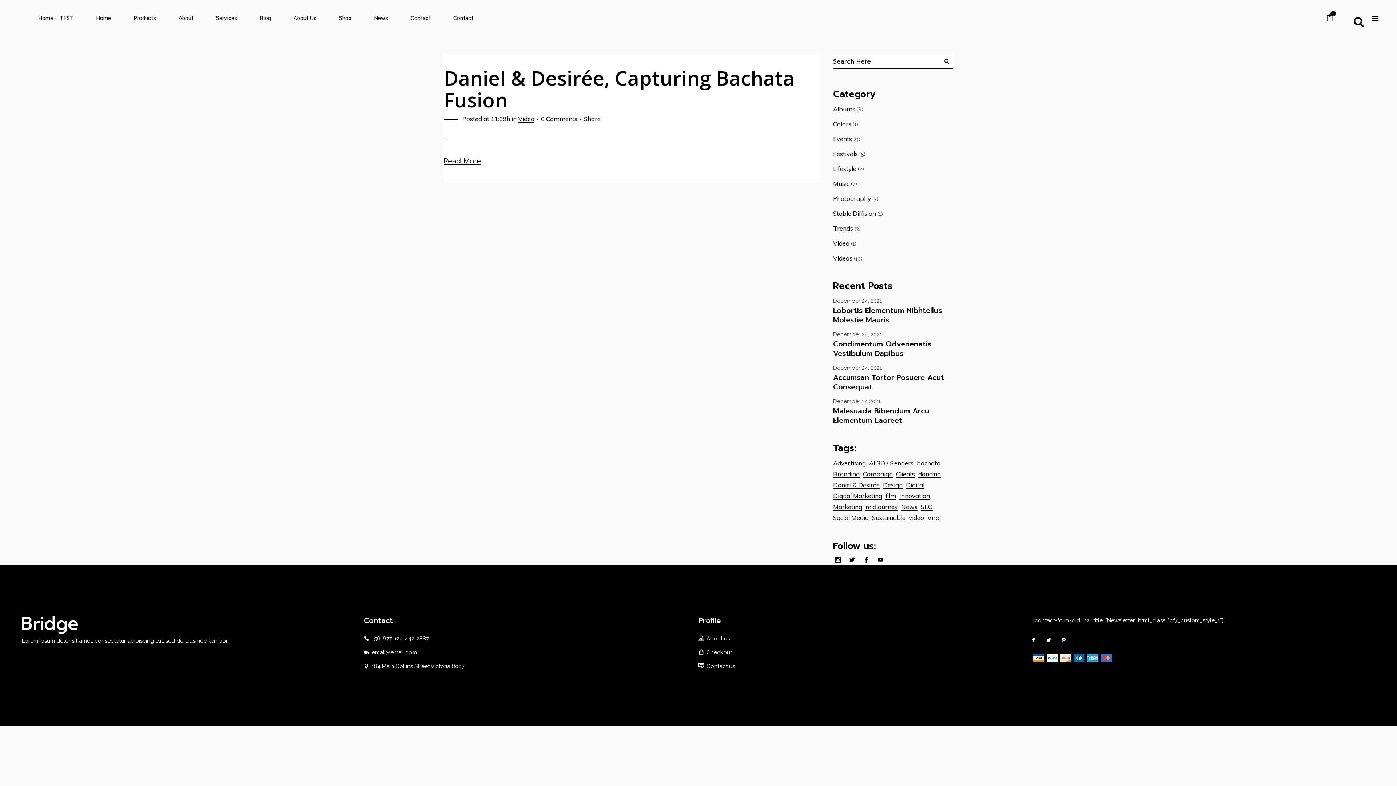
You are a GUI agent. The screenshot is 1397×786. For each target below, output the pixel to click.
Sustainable (889, 517)
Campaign (878, 474)
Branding (846, 474)
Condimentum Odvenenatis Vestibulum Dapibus (882, 348)
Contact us (721, 666)
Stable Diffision (854, 213)
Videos (842, 258)
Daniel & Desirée (856, 485)
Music (841, 183)
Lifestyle (844, 168)
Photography (852, 198)
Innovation (914, 496)
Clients (905, 474)
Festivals (845, 154)
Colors (842, 124)
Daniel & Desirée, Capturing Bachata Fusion (619, 88)
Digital (915, 485)
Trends (843, 228)
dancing (929, 474)
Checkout (719, 652)
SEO (927, 507)
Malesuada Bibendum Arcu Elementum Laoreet (881, 415)
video (916, 517)
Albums (844, 109)
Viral (934, 517)
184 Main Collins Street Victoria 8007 (418, 666)
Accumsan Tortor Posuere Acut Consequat (888, 382)
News (909, 507)
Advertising (849, 463)
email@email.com (394, 652)
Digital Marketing (857, 496)
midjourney (881, 507)
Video (526, 119)
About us (718, 638)
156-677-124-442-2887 (400, 638)
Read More (462, 160)
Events (842, 139)
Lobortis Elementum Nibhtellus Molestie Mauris (887, 315)
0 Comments (559, 119)
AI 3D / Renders (891, 463)
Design (893, 485)
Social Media (851, 517)
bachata (928, 463)
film (890, 496)
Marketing (847, 507)
